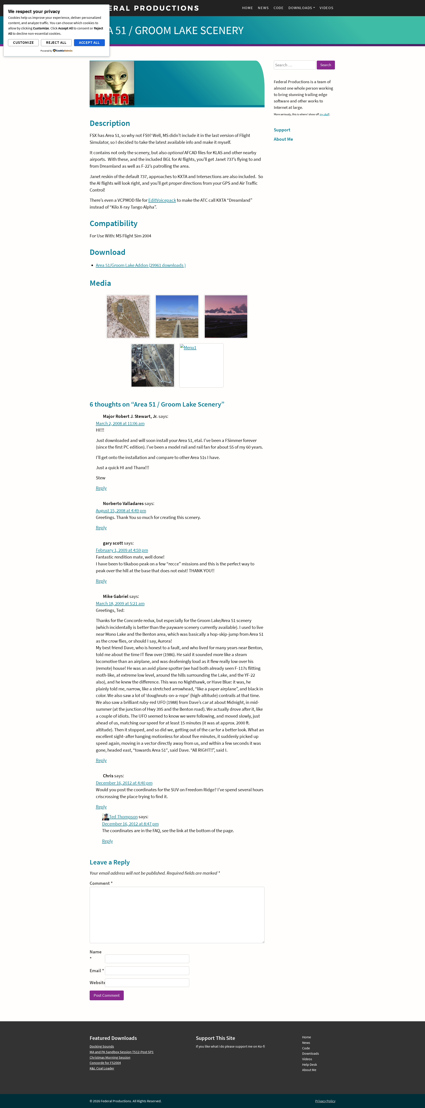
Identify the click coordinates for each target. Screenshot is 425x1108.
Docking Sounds (102, 1046)
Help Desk (309, 1064)
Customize (23, 42)
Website (97, 982)
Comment (101, 883)
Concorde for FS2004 (105, 1062)
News (263, 7)
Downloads (300, 7)
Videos (327, 7)
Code (279, 7)
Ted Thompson (123, 817)
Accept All (89, 42)
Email (97, 971)
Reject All (56, 42)
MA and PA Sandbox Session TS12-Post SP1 (122, 1052)
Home (247, 7)
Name (96, 955)
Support (282, 130)
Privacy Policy (325, 1101)
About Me (283, 139)
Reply (101, 488)
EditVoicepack (162, 200)
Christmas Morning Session (110, 1057)
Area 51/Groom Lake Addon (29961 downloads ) (141, 265)
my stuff (324, 114)
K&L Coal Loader (102, 1068)
